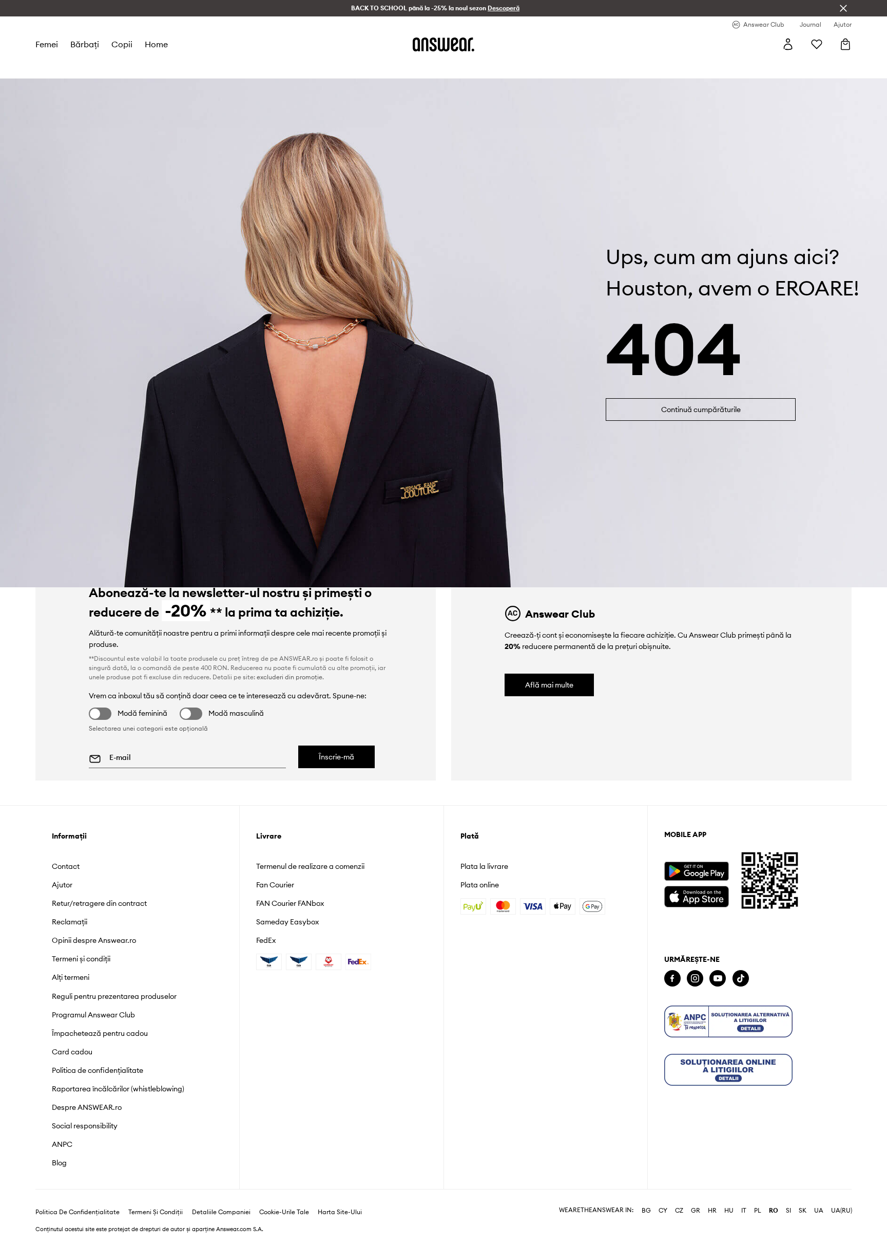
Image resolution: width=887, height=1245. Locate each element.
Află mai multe (549, 685)
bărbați (84, 44)
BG (646, 1210)
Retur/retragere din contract (99, 903)
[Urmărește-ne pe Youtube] (717, 979)
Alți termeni (70, 977)
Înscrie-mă (336, 756)
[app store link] (696, 895)
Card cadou (72, 1051)
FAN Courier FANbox (290, 903)
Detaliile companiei (221, 1212)
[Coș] (845, 44)
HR (712, 1210)
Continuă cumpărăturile (701, 409)
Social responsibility (85, 1125)
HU (729, 1210)
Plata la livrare (484, 866)
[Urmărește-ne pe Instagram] (695, 979)
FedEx (266, 940)
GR (695, 1210)
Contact (66, 866)
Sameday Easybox (287, 921)
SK (802, 1210)
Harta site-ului (340, 1212)
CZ (679, 1210)
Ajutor (62, 884)
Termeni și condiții (81, 958)
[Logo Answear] (443, 44)
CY (663, 1210)
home (156, 44)
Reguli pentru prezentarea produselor (114, 996)
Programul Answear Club (93, 1014)
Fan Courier (275, 884)
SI (788, 1210)
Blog (59, 1162)
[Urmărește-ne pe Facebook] (672, 979)
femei (46, 44)
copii (121, 44)
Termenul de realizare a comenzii (310, 866)
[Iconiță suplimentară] (728, 1021)
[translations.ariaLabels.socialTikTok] (740, 978)
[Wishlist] (817, 44)
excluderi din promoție (289, 677)
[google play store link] (696, 871)
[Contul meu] (788, 44)
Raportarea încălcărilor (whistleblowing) (118, 1088)
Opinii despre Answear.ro (94, 940)
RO (773, 1210)
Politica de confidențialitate (97, 1070)
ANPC (62, 1144)
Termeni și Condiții (155, 1212)
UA (818, 1210)
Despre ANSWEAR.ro (87, 1107)
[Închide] (843, 8)
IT (743, 1210)
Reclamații (69, 921)
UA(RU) (841, 1210)
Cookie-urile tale (284, 1212)
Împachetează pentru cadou (100, 1033)
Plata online (479, 884)
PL (757, 1210)
